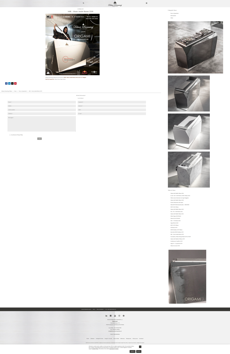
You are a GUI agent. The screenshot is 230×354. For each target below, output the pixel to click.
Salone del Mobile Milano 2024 (177, 200)
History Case (135, 338)
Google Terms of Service (132, 342)
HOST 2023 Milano (174, 207)
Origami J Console (108, 338)
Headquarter (128, 338)
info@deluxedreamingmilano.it (115, 331)
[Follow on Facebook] (110, 316)
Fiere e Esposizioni (23, 91)
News (15, 91)
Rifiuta (138, 351)
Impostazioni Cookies (113, 348)
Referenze (122, 338)
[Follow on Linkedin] (106, 316)
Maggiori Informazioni (140, 342)
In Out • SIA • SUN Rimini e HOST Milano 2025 (180, 195)
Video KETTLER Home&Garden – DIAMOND (180, 204)
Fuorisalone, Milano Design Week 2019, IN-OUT (181, 236)
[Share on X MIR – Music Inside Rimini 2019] (12, 83)
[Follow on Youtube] (115, 316)
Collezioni (92, 338)
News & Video (116, 338)
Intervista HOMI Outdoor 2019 (177, 232)
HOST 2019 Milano (174, 225)
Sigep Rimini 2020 (174, 222)
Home (88, 338)
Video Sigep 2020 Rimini (176, 216)
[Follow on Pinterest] (123, 316)
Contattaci (141, 338)
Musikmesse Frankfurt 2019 (176, 241)
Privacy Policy (20, 134)
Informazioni (173, 15)
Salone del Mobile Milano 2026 (177, 193)
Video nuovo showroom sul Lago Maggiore (180, 197)
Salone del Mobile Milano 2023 (177, 209)
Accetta (132, 351)
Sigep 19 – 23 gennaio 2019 (176, 243)
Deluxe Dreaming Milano (6, 91)
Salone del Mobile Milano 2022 (177, 213)
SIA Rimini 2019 (174, 227)
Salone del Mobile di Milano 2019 (178, 238)
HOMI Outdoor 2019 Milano (176, 229)
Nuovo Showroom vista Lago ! (177, 202)
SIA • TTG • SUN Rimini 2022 (177, 211)
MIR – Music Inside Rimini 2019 (35, 91)
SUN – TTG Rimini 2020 (175, 220)
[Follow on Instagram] (119, 316)
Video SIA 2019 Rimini (175, 218)
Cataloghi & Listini (99, 338)
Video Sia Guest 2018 (175, 245)
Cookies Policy (95, 348)
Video (172, 17)
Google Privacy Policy (124, 342)
